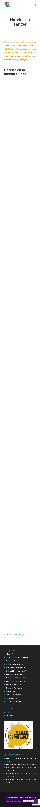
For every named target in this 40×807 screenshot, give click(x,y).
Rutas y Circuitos (12, 698)
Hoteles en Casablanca (14, 674)
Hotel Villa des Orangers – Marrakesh (20, 413)
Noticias (8, 691)
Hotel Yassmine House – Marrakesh (20, 106)
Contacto (9, 712)
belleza (8, 654)
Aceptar (28, 801)
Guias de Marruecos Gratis (15, 671)
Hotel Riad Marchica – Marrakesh (20, 598)
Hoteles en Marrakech (15, 110)
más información (16, 801)
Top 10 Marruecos (12, 701)
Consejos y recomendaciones (16, 657)
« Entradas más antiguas (15, 634)
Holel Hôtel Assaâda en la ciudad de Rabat (21, 764)
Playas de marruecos (13, 695)
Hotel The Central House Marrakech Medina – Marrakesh (20, 289)
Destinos (9, 661)
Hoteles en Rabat (12, 684)
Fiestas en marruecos (13, 664)
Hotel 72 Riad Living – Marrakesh (20, 230)
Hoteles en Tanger (12, 688)
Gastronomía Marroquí (14, 667)
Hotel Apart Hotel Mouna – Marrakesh (20, 537)
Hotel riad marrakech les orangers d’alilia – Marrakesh (20, 475)
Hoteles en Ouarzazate (14, 681)
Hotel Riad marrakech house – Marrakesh (20, 166)
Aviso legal (9, 716)
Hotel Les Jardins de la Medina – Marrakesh (20, 351)
